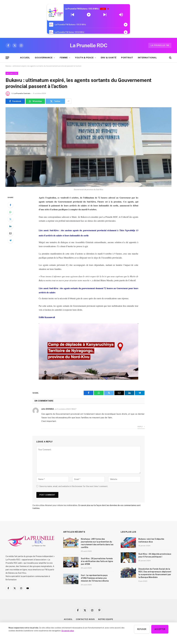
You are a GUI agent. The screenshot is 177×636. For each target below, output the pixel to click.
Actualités (12, 73)
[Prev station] (105, 14)
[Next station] (72, 14)
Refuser (141, 629)
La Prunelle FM (160, 45)
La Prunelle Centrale (22, 93)
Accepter (159, 629)
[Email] (10, 233)
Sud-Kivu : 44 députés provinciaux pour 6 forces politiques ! (154, 555)
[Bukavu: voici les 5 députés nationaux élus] (128, 542)
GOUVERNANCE (44, 57)
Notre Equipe (105, 619)
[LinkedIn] (10, 226)
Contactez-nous (85, 619)
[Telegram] (10, 240)
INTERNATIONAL (147, 57)
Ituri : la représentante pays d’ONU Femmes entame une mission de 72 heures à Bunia (95, 578)
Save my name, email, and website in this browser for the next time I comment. (73, 486)
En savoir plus (68, 630)
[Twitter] (10, 219)
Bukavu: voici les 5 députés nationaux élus (151, 540)
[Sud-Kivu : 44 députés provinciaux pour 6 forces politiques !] (128, 557)
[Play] (88, 14)
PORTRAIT (127, 57)
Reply (140, 427)
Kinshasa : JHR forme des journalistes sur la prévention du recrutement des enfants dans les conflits (97, 543)
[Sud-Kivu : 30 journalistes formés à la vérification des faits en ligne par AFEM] (70, 562)
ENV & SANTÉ (108, 57)
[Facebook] (10, 205)
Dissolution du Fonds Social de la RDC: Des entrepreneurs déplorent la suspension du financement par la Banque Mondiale (154, 573)
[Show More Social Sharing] (68, 101)
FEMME (64, 57)
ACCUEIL (25, 57)
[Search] (170, 58)
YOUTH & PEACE (84, 57)
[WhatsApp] (10, 212)
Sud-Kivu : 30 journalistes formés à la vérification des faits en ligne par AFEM (97, 561)
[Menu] (7, 58)
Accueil (68, 619)
